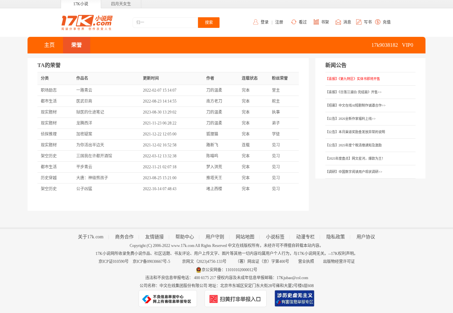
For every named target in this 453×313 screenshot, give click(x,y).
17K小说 (80, 4)
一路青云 (84, 90)
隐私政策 (335, 236)
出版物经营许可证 (339, 261)
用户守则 (215, 236)
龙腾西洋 (84, 123)
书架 (325, 22)
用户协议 (365, 236)
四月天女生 (121, 4)
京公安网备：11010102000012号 (229, 270)
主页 (49, 45)
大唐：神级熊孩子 (92, 178)
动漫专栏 (305, 236)
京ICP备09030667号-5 (151, 261)
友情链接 (154, 236)
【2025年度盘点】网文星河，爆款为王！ (355, 158)
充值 (387, 22)
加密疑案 (84, 134)
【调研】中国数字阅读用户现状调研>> (353, 172)
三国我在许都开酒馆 (94, 156)
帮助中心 (184, 236)
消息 (347, 22)
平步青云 (84, 167)
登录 (265, 22)
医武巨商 (84, 101)
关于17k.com (90, 236)
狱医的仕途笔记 (90, 112)
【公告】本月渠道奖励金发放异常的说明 (355, 132)
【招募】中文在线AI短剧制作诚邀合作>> (355, 105)
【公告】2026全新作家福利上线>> (350, 118)
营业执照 (306, 261)
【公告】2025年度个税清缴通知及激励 (353, 145)
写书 (368, 22)
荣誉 (76, 45)
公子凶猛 (84, 189)
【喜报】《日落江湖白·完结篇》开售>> (353, 92)
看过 (303, 22)
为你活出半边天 (90, 145)
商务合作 (124, 236)
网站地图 (245, 236)
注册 (279, 22)
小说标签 (275, 236)
